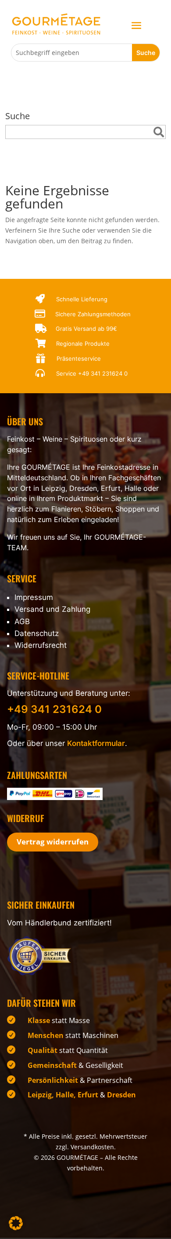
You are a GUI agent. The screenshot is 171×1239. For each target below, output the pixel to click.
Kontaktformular (96, 743)
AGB (22, 621)
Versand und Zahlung (52, 609)
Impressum (33, 597)
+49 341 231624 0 (103, 373)
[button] (16, 1223)
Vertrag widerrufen (53, 842)
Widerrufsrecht (40, 645)
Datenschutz (36, 633)
